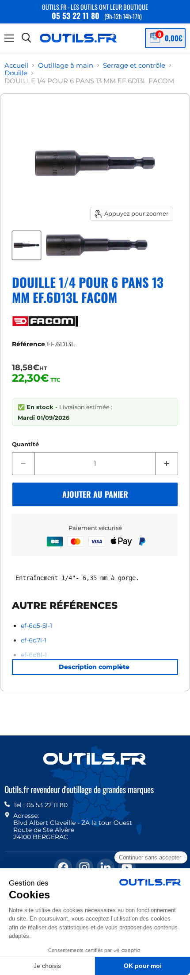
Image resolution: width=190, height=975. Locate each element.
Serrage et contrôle (134, 65)
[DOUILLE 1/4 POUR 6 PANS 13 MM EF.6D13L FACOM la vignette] (26, 245)
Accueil (16, 65)
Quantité (25, 444)
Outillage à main (65, 65)
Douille (15, 73)
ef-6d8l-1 (34, 655)
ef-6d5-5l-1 (36, 626)
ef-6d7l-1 (33, 640)
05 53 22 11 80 (75, 15)
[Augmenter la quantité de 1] (167, 463)
